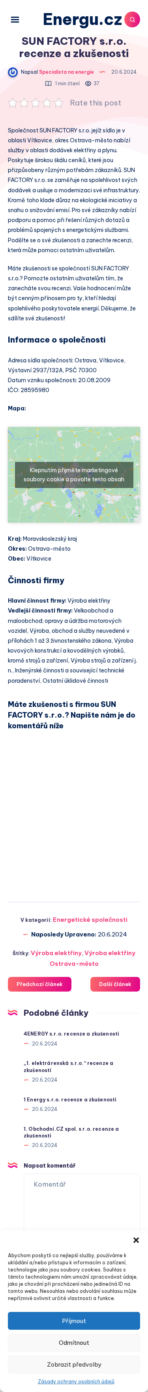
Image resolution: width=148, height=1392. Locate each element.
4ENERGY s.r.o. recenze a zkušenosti (71, 1034)
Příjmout (74, 1321)
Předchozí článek (40, 984)
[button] (136, 1240)
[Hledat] (132, 19)
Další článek (115, 984)
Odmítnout (74, 1342)
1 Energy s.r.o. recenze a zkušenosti (70, 1100)
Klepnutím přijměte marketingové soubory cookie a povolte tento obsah (74, 475)
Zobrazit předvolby (74, 1364)
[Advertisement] (74, 813)
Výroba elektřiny (56, 953)
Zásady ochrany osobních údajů (76, 1381)
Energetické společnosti (90, 919)
